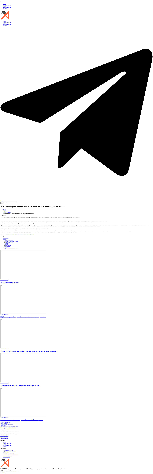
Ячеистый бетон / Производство (11, 248)
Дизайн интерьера (4, 423)
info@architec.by (3, 437)
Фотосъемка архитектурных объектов (8, 427)
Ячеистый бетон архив (5, 428)
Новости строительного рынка (11, 241)
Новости (4, 211)
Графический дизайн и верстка (6, 424)
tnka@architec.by (4, 438)
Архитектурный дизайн (5, 422)
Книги (6, 244)
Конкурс (7, 243)
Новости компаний (7, 212)
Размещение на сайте (7, 7)
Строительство (6, 247)
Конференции (8, 245)
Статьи (4, 6)
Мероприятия (5, 238)
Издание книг (3, 425)
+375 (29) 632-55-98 (4, 436)
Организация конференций (8, 453)
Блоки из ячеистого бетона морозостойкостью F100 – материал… (21, 420)
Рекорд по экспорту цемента (9, 282)
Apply (2, 203)
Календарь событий (7, 5)
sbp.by (14, 471)
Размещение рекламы (7, 455)
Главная (4, 4)
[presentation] (2, 472)
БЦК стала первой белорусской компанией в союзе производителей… (23, 317)
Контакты (5, 8)
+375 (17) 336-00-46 (4, 435)
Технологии (7, 246)
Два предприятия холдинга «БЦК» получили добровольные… (20, 385)
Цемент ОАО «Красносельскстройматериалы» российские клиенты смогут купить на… (29, 351)
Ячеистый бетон (6, 457)
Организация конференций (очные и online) (9, 426)
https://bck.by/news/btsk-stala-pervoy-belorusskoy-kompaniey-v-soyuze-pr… (19, 233)
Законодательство (8, 242)
